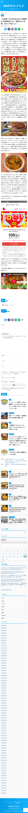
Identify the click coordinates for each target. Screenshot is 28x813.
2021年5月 (3, 782)
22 (25, 553)
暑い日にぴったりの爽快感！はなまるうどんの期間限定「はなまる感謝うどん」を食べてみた (17, 498)
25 (10, 556)
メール (3, 360)
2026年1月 (3, 643)
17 (6, 553)
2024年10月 (4, 680)
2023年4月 (4, 725)
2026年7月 (4, 628)
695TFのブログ (14, 6)
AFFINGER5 (21, 811)
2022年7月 (4, 748)
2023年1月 (3, 733)
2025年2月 (4, 670)
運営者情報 (18, 803)
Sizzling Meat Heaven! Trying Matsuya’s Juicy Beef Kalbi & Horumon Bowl (16, 486)
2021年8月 (3, 775)
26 (14, 556)
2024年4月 (4, 695)
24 (6, 556)
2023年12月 (4, 705)
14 (21, 551)
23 (3, 556)
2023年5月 (4, 723)
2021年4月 (3, 785)
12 (14, 551)
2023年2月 (4, 730)
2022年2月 (4, 760)
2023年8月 (4, 715)
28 (21, 556)
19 (14, 553)
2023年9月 (4, 713)
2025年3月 (4, 668)
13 (17, 551)
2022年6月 (4, 750)
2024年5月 (4, 693)
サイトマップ (9, 801)
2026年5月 (4, 633)
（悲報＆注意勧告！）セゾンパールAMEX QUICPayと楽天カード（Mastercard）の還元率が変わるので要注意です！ (16, 461)
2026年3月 (4, 638)
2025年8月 (4, 655)
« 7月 (2, 561)
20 (17, 553)
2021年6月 (3, 780)
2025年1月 (3, 673)
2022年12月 (4, 735)
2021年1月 (3, 792)
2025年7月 (4, 658)
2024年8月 (4, 685)
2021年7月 (3, 778)
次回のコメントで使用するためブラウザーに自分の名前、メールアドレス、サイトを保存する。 (14, 373)
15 (25, 551)
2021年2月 (3, 790)
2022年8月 (4, 745)
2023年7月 (4, 718)
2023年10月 (4, 710)
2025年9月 (4, 653)
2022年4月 (4, 755)
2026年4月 (4, 635)
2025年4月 (4, 665)
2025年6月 (4, 660)
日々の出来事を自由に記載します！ (14, 808)
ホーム (4, 801)
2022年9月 (4, 743)
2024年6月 (4, 690)
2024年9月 (4, 683)
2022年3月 (4, 758)
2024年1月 (3, 703)
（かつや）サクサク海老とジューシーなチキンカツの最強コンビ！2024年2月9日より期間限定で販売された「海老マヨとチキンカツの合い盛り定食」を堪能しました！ (18, 440)
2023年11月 (4, 708)
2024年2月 (4, 700)
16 (2, 553)
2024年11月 (4, 678)
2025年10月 (4, 650)
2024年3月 (4, 698)
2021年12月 (4, 765)
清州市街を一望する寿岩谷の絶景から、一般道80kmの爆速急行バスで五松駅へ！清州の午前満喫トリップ (17, 520)
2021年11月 (4, 768)
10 (6, 551)
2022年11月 (4, 738)
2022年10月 (4, 740)
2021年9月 (3, 773)
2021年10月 (4, 770)
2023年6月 (4, 720)
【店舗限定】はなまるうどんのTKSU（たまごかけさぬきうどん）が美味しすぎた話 (17, 427)
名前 (3, 355)
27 (17, 556)
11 (10, 551)
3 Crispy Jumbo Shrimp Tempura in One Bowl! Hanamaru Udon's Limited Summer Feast (17, 509)
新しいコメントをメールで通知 (8, 377)
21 (21, 553)
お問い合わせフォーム (18, 801)
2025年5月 (4, 663)
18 (10, 553)
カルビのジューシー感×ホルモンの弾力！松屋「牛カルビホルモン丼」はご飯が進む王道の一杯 (18, 475)
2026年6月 (4, 630)
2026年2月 (4, 640)
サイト (3, 366)
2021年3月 (3, 787)
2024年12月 (4, 675)
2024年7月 (4, 688)
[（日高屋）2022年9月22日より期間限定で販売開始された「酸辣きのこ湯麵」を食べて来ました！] (15, 29)
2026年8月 (4, 625)
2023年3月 (4, 728)
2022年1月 (3, 763)
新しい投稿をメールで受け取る (8, 381)
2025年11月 (4, 648)
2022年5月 (4, 753)
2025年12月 (4, 645)
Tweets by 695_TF (6, 589)
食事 (3, 324)
